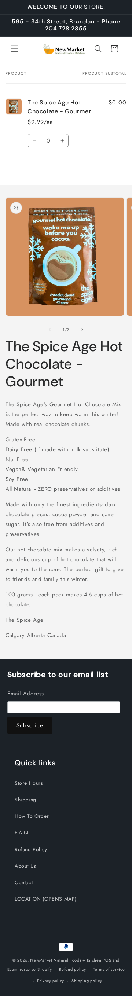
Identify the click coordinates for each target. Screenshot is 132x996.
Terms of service (109, 969)
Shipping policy (87, 981)
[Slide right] (82, 329)
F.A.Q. (22, 832)
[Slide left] (50, 329)
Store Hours (29, 783)
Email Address (25, 694)
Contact (24, 882)
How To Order (32, 816)
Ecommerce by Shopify (29, 969)
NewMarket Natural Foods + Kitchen (65, 960)
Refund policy (72, 969)
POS (107, 960)
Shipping (25, 799)
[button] (15, 49)
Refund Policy (31, 849)
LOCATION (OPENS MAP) (46, 899)
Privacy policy (50, 981)
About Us (25, 866)
